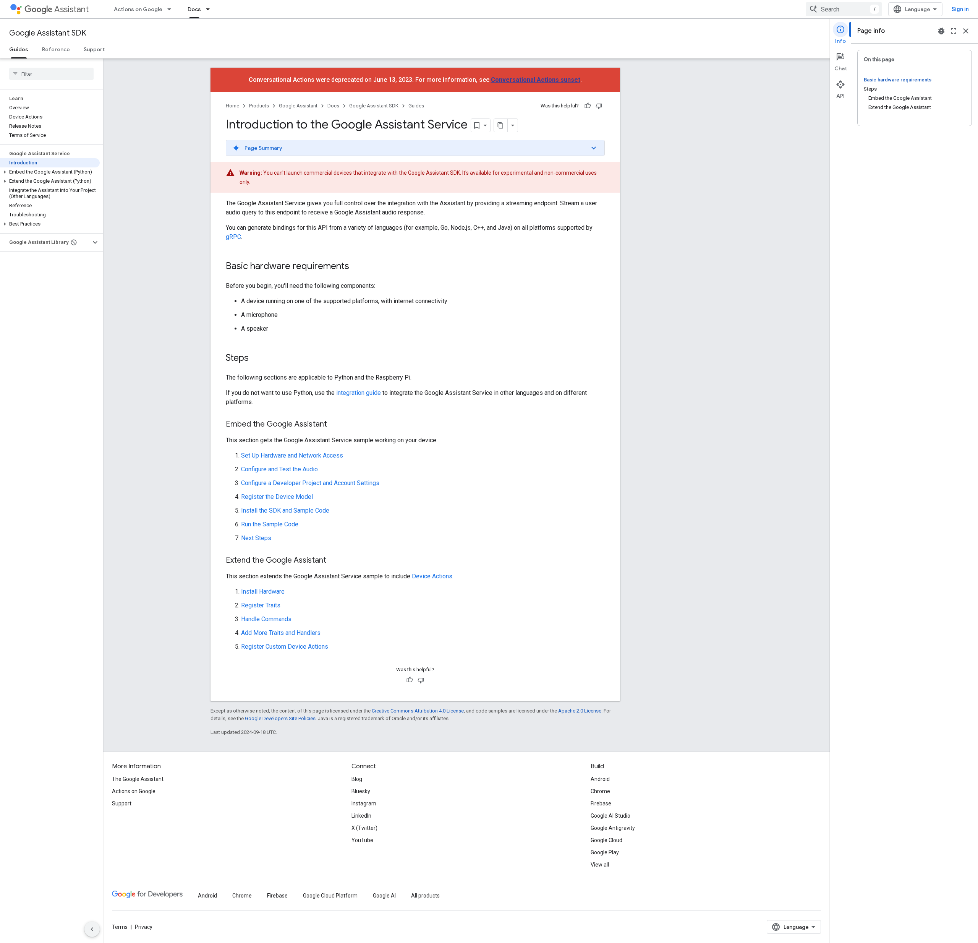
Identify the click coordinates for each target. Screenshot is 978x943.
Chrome (600, 791)
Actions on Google (138, 9)
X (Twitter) (364, 828)
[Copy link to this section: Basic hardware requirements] (356, 266)
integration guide (358, 392)
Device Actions (432, 576)
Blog (356, 779)
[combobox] (844, 9)
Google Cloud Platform (330, 896)
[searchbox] (51, 74)
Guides (18, 49)
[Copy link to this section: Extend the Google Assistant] (334, 560)
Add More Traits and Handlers (281, 632)
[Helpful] (587, 106)
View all (600, 865)
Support (94, 49)
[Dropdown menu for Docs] (210, 9)
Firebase (601, 803)
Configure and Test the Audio (279, 469)
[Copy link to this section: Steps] (256, 358)
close (965, 31)
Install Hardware (263, 591)
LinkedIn (361, 816)
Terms (120, 927)
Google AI (384, 896)
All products (425, 896)
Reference (56, 49)
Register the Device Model (277, 496)
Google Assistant (298, 106)
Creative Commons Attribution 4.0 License (418, 711)
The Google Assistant (138, 779)
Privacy (143, 927)
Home (232, 106)
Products (259, 106)
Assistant (71, 9)
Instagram (363, 803)
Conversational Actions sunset (535, 79)
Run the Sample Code (269, 524)
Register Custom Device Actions (284, 646)
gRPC (233, 236)
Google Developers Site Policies (280, 718)
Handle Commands (266, 619)
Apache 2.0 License (579, 711)
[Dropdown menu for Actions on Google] (171, 9)
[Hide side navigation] (92, 929)
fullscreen (953, 31)
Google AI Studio (610, 816)
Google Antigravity (613, 828)
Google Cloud (606, 840)
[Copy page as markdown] (501, 125)
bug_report (941, 31)
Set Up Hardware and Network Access (292, 455)
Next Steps (256, 538)
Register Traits (260, 605)
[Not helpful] (599, 106)
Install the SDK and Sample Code (285, 510)
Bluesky (360, 791)
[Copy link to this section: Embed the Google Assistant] (334, 424)
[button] (50, 172)
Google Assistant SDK (47, 33)
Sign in (960, 9)
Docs (194, 9)
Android (600, 779)
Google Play (605, 852)
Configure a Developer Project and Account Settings (310, 483)
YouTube (362, 840)
